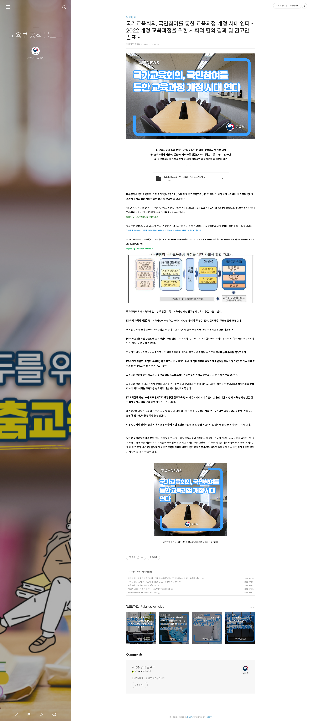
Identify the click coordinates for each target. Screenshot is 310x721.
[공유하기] (138, 557)
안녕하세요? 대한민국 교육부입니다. (148, 678)
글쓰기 (17, 714)
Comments (134, 655)
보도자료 (131, 17)
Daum (190, 717)
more (252, 607)
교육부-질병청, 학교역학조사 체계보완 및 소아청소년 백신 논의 (153, 582)
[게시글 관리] (142, 557)
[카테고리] (8, 7)
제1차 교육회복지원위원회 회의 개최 (142, 592)
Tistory (209, 717)
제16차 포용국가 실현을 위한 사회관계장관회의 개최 (149, 589)
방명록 (29, 714)
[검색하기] (64, 7)
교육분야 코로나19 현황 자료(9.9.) (142, 585)
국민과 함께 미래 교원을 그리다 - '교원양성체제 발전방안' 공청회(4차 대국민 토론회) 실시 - (164, 578)
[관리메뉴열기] (304, 5)
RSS (42, 714)
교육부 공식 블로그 (35, 36)
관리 (55, 714)
